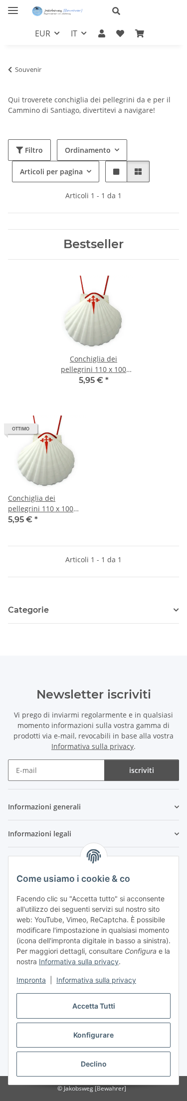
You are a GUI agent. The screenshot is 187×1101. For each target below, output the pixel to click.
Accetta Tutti (93, 1006)
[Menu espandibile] (13, 6)
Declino (94, 1064)
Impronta (31, 980)
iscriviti (141, 770)
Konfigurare (93, 1035)
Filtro (33, 150)
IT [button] (74, 33)
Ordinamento (88, 150)
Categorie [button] (28, 610)
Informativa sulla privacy (79, 961)
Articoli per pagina (51, 171)
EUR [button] (42, 33)
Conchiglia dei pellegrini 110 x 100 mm (40, 503)
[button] (141, 11)
